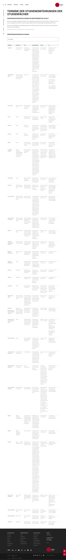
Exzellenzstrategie (36, 540)
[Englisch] (11, 142)
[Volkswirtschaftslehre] (11, 510)
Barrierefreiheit (20, 558)
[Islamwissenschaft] (11, 196)
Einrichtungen (35, 534)
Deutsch (13, 555)
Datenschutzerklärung (14, 558)
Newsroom (9, 541)
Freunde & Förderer (23, 543)
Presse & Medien (23, 541)
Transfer (27, 4)
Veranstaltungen (10, 543)
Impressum (8, 558)
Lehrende (21, 540)
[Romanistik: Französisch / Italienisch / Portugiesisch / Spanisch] (11, 311)
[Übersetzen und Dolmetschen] (11, 496)
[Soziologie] (11, 442)
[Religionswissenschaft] (11, 296)
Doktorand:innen (23, 538)
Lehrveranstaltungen (36, 543)
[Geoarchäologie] (11, 178)
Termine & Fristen (36, 541)
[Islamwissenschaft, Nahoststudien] (11, 219)
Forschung (16, 4)
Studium (21, 4)
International (35, 538)
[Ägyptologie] (11, 48)
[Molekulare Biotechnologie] (11, 252)
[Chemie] (11, 117)
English (16, 555)
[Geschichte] (11, 185)
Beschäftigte (22, 536)
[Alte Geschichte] (11, 105)
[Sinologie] (11, 415)
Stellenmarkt (35, 545)
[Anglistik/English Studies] (11, 75)
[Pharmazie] (11, 270)
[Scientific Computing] (11, 338)
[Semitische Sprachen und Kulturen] (11, 352)
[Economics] (11, 125)
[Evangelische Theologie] (11, 150)
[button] (13, 532)
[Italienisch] (11, 230)
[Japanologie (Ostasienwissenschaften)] (11, 243)
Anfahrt (48, 542)
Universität (9, 4)
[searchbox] (33, 39)
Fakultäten (35, 536)
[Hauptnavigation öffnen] (4, 5)
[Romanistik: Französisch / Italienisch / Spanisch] (11, 321)
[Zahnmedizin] (11, 522)
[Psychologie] (11, 286)
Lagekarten (9, 545)
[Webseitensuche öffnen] (6, 5)
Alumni (21, 534)
